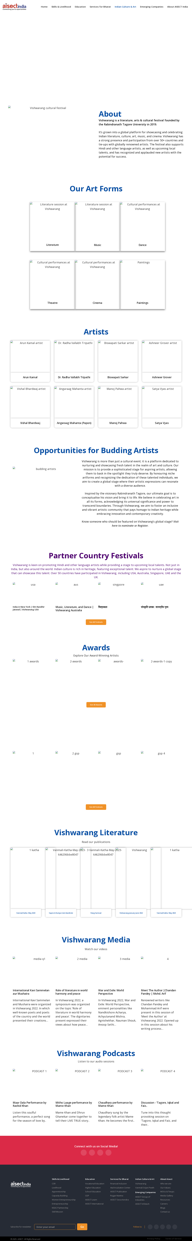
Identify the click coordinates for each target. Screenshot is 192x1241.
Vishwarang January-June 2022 (131, 913)
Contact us (165, 1211)
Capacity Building (59, 1195)
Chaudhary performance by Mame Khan (115, 1104)
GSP (87, 1195)
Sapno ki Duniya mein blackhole (61, 913)
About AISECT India (177, 6)
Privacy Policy (153, 1238)
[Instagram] (162, 1226)
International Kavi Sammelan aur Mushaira (31, 991)
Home (44, 6)
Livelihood (56, 1187)
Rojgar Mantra (116, 1195)
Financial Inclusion (118, 1183)
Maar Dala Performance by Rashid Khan (29, 1104)
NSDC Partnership (60, 1207)
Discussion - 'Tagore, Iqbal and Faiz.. (160, 1104)
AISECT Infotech (142, 1204)
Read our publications (96, 842)
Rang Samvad (96, 913)
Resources (165, 1199)
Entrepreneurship (60, 1203)
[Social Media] (84, 1153)
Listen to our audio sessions (96, 1061)
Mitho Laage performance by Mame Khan (74, 1104)
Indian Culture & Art (125, 6)
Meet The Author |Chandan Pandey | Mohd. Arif (158, 991)
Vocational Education (94, 1183)
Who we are (165, 1183)
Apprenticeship (59, 1191)
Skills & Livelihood (61, 6)
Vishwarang (140, 1183)
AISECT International (94, 1203)
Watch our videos (96, 949)
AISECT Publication (118, 1191)
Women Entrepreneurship (64, 1199)
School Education (93, 1191)
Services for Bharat (100, 6)
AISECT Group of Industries (142, 1198)
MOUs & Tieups (167, 1191)
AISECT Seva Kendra (119, 1199)
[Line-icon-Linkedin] (168, 1226)
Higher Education (93, 1187)
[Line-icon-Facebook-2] (150, 1226)
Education (80, 6)
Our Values (165, 1187)
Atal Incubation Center (120, 1187)
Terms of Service (173, 1238)
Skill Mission (57, 1211)
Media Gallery (166, 1195)
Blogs (162, 1207)
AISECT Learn (91, 1199)
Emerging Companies (151, 6)
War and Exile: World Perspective (111, 991)
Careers (164, 1203)
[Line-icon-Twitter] (156, 1226)
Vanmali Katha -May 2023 (25, 913)
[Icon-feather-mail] (174, 1226)
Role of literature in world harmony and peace (71, 991)
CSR (54, 1183)
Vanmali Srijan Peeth (144, 1187)
